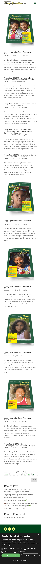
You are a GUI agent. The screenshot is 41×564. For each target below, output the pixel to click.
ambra (8, 56)
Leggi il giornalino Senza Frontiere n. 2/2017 (18, 287)
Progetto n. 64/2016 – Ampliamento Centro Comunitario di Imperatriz (20, 105)
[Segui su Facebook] (5, 529)
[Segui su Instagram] (9, 529)
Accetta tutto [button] (11, 555)
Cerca (34, 480)
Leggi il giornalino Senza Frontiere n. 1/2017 (18, 353)
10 (17, 474)
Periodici (25, 56)
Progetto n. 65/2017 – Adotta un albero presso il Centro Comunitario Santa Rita (19, 79)
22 (29, 474)
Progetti (23, 81)
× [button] (39, 535)
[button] (20, 560)
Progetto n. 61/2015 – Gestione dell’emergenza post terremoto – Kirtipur (19, 445)
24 (37, 474)
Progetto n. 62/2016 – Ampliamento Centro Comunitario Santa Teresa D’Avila (20, 156)
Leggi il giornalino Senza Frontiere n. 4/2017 (18, 53)
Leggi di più (10, 545)
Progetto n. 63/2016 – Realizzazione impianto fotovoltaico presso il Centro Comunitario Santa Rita (18, 131)
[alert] (20, 548)
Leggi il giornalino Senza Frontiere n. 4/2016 (18, 419)
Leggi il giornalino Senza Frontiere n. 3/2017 (18, 221)
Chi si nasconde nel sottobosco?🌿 (15, 500)
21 (25, 474)
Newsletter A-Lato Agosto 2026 (14, 508)
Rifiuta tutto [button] (30, 555)
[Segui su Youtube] (13, 529)
